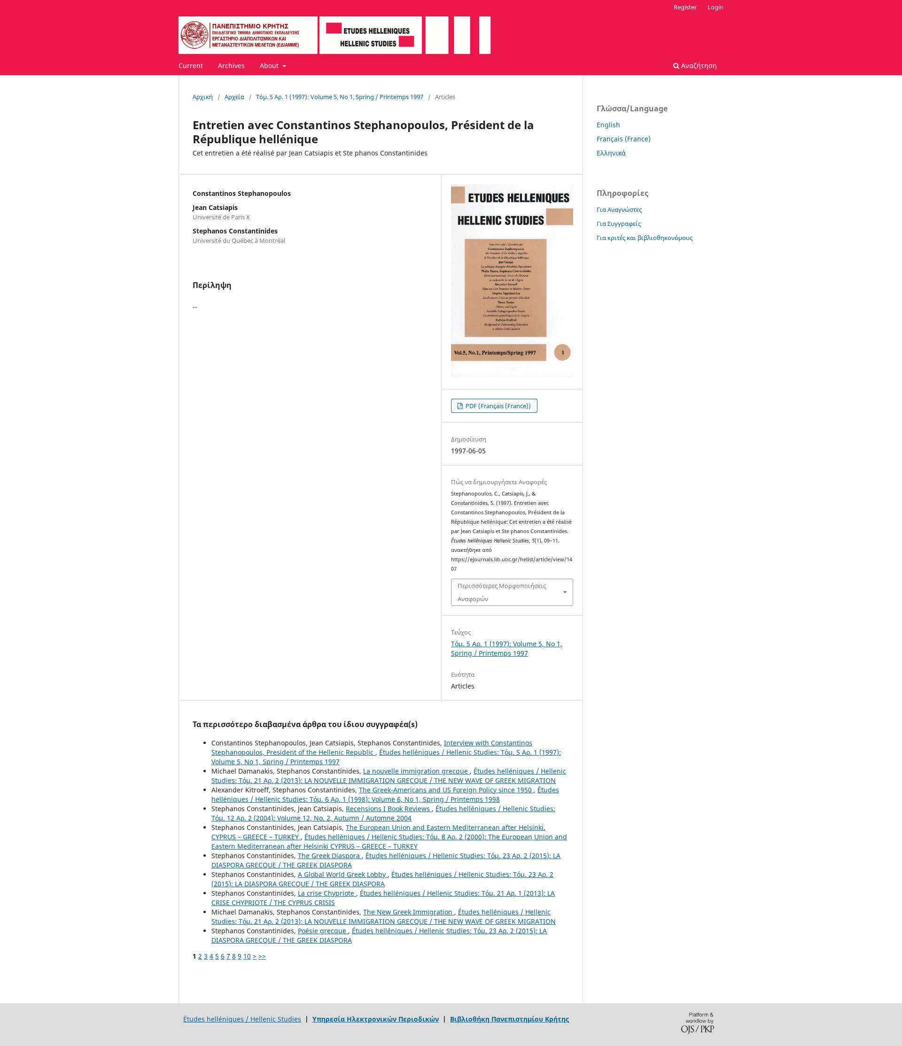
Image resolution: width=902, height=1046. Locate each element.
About (270, 65)
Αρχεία (234, 97)
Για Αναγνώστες (619, 209)
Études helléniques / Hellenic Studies (242, 1019)
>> (262, 956)
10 (247, 956)
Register (685, 7)
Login (715, 7)
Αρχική (203, 97)
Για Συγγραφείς (619, 223)
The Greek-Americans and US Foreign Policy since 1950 (446, 789)
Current (191, 65)
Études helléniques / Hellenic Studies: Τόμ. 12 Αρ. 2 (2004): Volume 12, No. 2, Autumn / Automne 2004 (383, 813)
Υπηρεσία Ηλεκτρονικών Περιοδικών (375, 1019)
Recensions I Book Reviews (389, 808)
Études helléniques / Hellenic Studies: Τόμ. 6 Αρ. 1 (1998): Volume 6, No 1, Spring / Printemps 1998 (385, 794)
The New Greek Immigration (408, 911)
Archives (231, 65)
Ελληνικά (611, 152)
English (608, 124)
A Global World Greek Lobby (343, 874)
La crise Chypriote (327, 893)
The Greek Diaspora (330, 855)
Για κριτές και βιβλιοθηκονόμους (644, 237)
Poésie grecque (323, 930)
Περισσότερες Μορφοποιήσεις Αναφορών (502, 592)
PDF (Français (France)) (497, 406)
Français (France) (624, 138)
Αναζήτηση (698, 65)
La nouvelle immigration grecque (416, 771)
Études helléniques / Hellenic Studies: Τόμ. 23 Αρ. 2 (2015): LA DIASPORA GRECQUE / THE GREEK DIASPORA (382, 879)
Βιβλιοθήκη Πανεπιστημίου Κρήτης (509, 1019)
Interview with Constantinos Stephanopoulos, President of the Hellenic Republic (371, 747)
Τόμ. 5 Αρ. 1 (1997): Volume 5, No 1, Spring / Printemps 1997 (339, 97)
